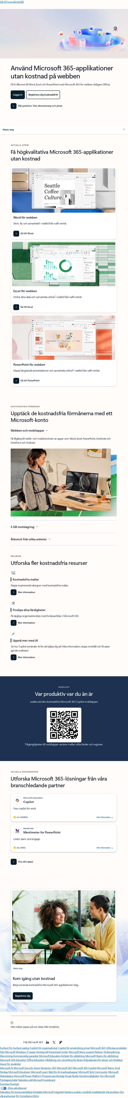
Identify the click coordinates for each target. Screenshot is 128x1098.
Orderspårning (112, 1052)
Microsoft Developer (19, 1072)
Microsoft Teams (105, 1068)
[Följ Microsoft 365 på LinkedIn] (48, 1042)
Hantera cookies (73, 1092)
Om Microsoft (107, 1076)
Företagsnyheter (9, 1080)
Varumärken (112, 1092)
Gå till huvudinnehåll (12, 2)
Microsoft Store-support (81, 1052)
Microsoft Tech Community (92, 1072)
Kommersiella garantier (25, 1056)
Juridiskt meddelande (94, 1092)
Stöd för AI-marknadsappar (63, 1072)
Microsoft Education (49, 1056)
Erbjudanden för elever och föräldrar (103, 1060)
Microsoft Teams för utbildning (101, 1056)
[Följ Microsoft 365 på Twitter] (54, 1042)
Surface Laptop (21, 1048)
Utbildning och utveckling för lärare (64, 1060)
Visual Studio (72, 1076)
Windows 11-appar (26, 1052)
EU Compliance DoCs (27, 1096)
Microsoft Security (23, 1068)
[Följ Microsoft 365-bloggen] (61, 1042)
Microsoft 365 (98, 1048)
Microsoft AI (6, 1068)
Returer (99, 1052)
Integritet (59, 1092)
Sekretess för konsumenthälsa (16, 1092)
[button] (64, 130)
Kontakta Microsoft (43, 1092)
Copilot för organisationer (44, 1048)
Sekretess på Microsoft (30, 1080)
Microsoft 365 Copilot (84, 1068)
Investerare (49, 1080)
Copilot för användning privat (74, 1048)
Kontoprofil (42, 1052)
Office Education (35, 1060)
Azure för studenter (10, 1064)
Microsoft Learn (39, 1072)
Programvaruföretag (53, 1076)
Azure (37, 1068)
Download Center (58, 1052)
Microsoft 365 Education (13, 1060)
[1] (12, 1022)
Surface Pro (6, 1048)
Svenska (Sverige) (9, 1084)
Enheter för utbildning (73, 1056)
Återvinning (6, 1056)
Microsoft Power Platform (27, 1076)
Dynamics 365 (48, 1068)
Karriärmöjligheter (89, 1076)
